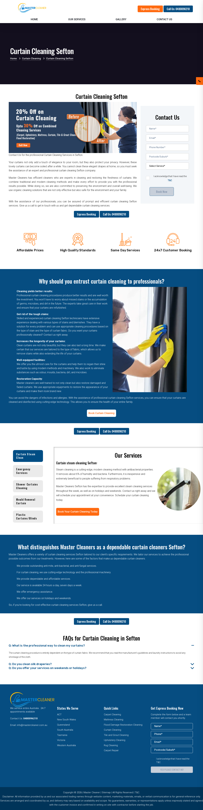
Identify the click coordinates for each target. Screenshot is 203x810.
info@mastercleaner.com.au (32, 725)
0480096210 (30, 718)
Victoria (61, 740)
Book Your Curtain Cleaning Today (78, 511)
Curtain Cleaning (112, 729)
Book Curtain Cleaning (101, 413)
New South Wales (66, 719)
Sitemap (106, 792)
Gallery (121, 19)
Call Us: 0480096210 (178, 9)
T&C (170, 180)
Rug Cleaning (111, 745)
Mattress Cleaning (113, 719)
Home (34, 19)
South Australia (65, 729)
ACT (59, 714)
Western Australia (66, 745)
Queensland (63, 724)
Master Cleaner (92, 792)
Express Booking (150, 9)
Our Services (76, 19)
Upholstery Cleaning (114, 740)
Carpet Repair (111, 750)
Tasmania (62, 735)
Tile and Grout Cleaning (116, 735)
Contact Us (164, 19)
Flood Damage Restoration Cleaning (123, 724)
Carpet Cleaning (112, 714)
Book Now (161, 192)
